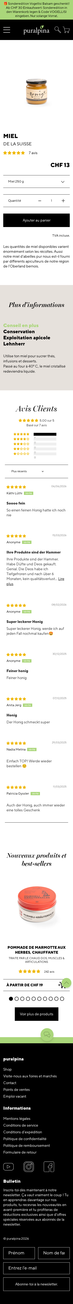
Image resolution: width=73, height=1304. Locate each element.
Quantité (14, 201)
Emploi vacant (14, 1096)
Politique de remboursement (26, 1145)
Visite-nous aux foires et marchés (30, 1076)
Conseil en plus (21, 325)
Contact (9, 1082)
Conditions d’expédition (22, 1132)
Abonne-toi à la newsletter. (36, 1284)
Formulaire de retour (19, 1152)
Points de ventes (16, 1089)
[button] (57, 30)
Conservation (19, 332)
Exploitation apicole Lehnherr (26, 341)
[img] (16, 487)
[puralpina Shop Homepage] (36, 29)
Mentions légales (16, 1118)
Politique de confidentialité (24, 1138)
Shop (7, 1069)
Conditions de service (20, 1125)
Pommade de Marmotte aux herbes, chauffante (36, 950)
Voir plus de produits (36, 1014)
